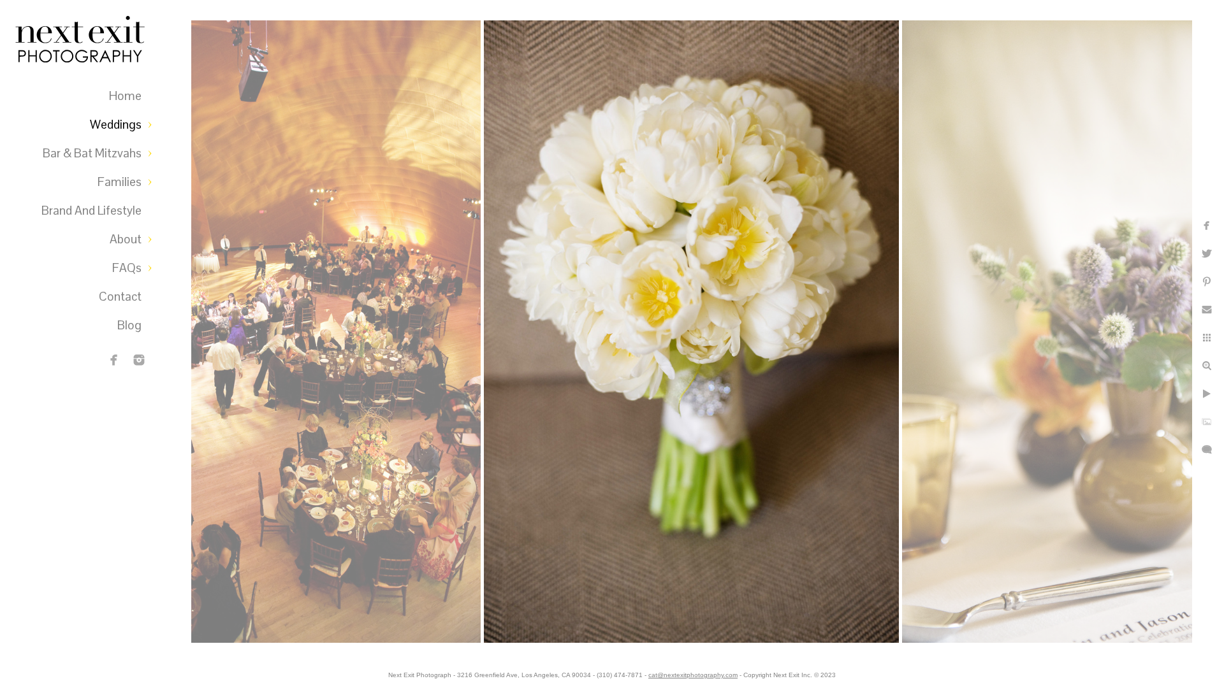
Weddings (116, 125)
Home (125, 96)
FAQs (127, 268)
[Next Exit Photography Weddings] (139, 360)
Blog (129, 325)
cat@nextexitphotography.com (693, 674)
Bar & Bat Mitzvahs (92, 153)
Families (120, 182)
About (126, 239)
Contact (120, 297)
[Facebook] (114, 360)
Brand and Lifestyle (91, 211)
